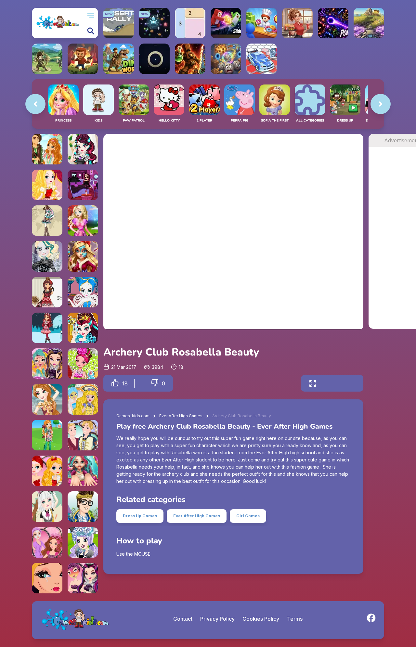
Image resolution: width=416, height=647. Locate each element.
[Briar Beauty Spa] (47, 542)
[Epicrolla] (226, 59)
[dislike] (155, 383)
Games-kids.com (133, 415)
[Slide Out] (226, 23)
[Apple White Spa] (47, 471)
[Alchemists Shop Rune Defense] (190, 59)
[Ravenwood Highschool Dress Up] (83, 149)
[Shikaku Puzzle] (190, 23)
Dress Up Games (140, 515)
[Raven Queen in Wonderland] (83, 328)
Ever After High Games (180, 415)
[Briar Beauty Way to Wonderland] (83, 363)
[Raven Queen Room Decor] (83, 185)
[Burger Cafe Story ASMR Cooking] (297, 23)
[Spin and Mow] (369, 23)
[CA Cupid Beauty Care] (83, 292)
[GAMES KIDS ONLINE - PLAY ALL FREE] (57, 22)
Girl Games (248, 515)
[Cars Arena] (261, 59)
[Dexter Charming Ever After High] (83, 506)
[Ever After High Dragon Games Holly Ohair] (47, 399)
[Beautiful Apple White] (47, 185)
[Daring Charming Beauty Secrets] (83, 435)
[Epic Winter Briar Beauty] (47, 328)
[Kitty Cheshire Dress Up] (83, 542)
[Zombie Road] (83, 59)
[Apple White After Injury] (47, 578)
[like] (115, 383)
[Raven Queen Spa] (83, 578)
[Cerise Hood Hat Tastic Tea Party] (47, 292)
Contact (182, 618)
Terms (295, 618)
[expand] (313, 383)
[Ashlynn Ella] (47, 435)
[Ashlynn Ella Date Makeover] (47, 149)
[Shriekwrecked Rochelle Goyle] (47, 220)
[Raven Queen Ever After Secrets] (47, 363)
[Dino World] (118, 59)
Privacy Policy (217, 618)
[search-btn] (90, 30)
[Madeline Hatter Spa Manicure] (83, 471)
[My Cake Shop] (261, 23)
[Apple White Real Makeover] (83, 256)
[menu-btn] (90, 15)
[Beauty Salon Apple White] (83, 220)
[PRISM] (154, 59)
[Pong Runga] (333, 23)
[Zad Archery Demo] (47, 59)
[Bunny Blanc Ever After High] (47, 506)
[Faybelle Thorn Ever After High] (47, 256)
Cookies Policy (260, 618)
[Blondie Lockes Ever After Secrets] (83, 399)
